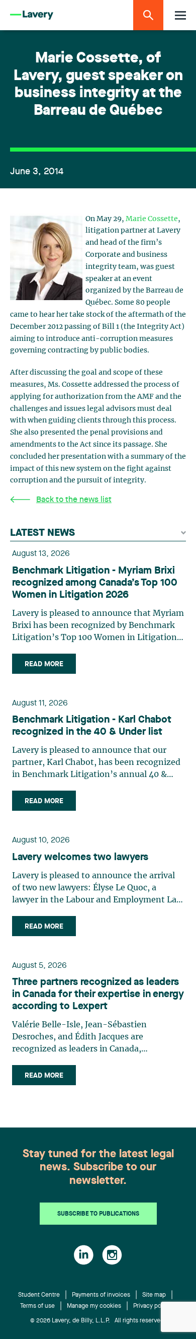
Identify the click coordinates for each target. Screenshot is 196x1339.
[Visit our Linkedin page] (83, 1255)
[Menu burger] (180, 15)
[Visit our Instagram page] (112, 1255)
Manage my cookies (94, 1306)
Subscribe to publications (98, 1214)
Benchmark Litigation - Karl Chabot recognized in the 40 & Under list (91, 726)
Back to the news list (74, 500)
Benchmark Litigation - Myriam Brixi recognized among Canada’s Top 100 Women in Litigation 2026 (94, 583)
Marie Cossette (152, 219)
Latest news (42, 533)
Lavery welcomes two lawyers (80, 858)
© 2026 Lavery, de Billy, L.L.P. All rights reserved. (98, 1321)
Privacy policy (152, 1306)
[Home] (31, 15)
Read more (44, 664)
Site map (154, 1295)
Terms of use (37, 1306)
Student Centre (39, 1295)
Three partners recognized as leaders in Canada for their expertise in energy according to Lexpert (98, 994)
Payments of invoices (101, 1295)
